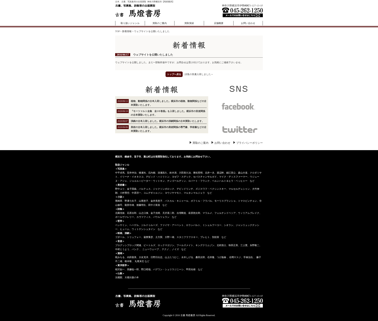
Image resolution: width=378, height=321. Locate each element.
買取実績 (189, 23)
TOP (117, 31)
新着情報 (127, 31)
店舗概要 (218, 23)
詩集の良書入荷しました (198, 74)
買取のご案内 (160, 23)
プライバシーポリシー (249, 142)
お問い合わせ (248, 23)
